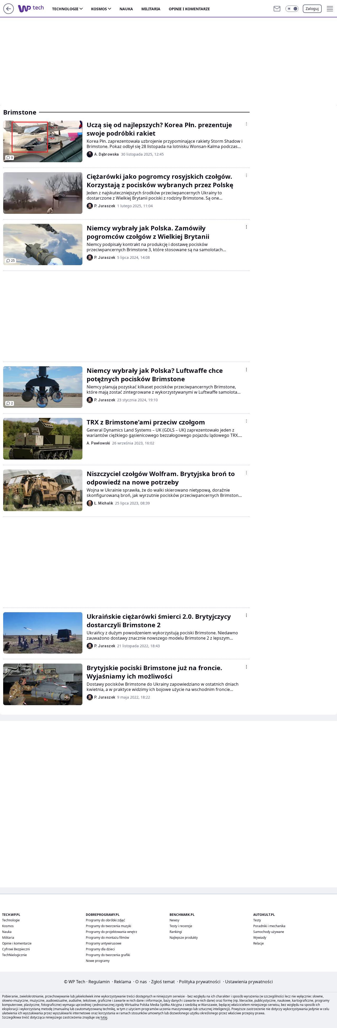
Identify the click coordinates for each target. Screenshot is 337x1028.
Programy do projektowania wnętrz (111, 932)
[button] (292, 9)
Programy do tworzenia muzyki (108, 926)
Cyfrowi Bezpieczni (16, 949)
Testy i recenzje (181, 926)
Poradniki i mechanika (269, 926)
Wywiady (259, 937)
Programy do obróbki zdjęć (105, 920)
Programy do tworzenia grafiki (108, 955)
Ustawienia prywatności (248, 982)
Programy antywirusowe (103, 943)
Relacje (258, 943)
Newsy (174, 920)
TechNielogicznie (14, 955)
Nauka (126, 8)
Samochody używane (268, 932)
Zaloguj (312, 8)
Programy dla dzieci (100, 949)
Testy (257, 920)
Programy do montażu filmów (107, 937)
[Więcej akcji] (246, 124)
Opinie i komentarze (189, 8)
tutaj (104, 1017)
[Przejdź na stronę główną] (8, 12)
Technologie (65, 8)
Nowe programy (98, 960)
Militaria (150, 8)
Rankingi (176, 932)
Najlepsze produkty (184, 937)
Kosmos (99, 8)
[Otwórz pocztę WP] (277, 8)
